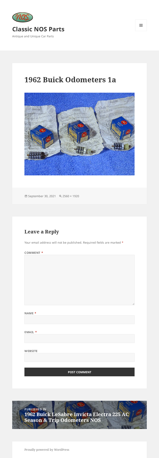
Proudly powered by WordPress (46, 450)
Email (30, 332)
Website (31, 351)
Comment (33, 253)
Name (30, 313)
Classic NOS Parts (38, 29)
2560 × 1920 (71, 196)
